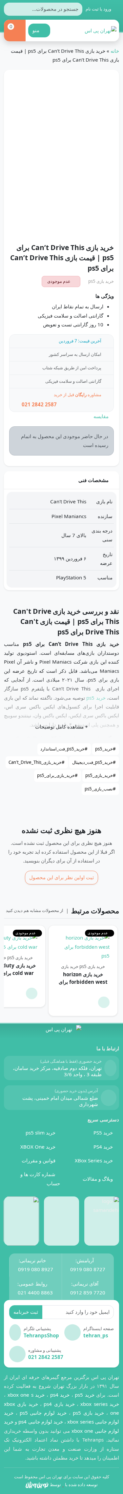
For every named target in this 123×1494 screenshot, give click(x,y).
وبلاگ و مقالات (98, 1178)
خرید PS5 (103, 1132)
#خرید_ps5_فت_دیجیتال (94, 762)
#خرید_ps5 (105, 749)
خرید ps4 (59, 1394)
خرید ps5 (95, 697)
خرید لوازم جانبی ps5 (43, 1412)
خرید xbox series (99, 1404)
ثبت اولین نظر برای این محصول (61, 877)
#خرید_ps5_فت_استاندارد (64, 749)
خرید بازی (69, 966)
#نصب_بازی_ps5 (100, 789)
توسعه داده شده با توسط (74, 1484)
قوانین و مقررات (38, 1160)
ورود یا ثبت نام (99, 9)
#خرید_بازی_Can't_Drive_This (37, 762)
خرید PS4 (103, 1146)
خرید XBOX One (37, 1146)
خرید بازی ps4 (59, 1404)
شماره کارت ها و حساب (40, 1178)
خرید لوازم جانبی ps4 (40, 1421)
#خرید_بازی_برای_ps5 (57, 775)
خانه (115, 51)
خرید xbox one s (25, 1394)
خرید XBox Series (94, 1160)
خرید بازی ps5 (101, 281)
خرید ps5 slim (40, 1132)
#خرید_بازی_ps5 (100, 775)
